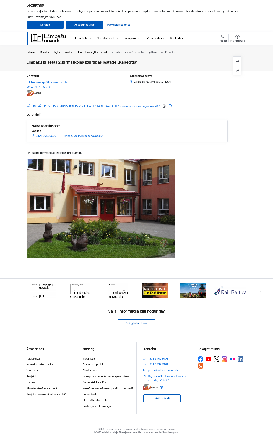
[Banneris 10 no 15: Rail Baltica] (230, 290)
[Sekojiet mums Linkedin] (240, 359)
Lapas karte (90, 394)
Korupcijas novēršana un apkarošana (106, 376)
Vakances (32, 370)
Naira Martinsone (46, 126)
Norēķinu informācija (40, 364)
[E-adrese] (34, 93)
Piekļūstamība (91, 370)
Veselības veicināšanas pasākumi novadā (108, 388)
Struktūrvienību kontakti (42, 388)
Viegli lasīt (89, 358)
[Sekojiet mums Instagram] (224, 359)
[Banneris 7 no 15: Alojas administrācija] (118, 290)
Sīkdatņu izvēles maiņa (97, 406)
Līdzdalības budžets (95, 400)
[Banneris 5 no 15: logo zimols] (43, 290)
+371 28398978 (158, 364)
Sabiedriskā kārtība (95, 382)
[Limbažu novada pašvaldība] (49, 38)
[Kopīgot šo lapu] (237, 70)
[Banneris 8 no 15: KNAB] (155, 290)
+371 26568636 (41, 87)
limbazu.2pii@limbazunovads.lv (50, 82)
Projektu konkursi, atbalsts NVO (46, 394)
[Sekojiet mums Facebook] (200, 359)
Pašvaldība (33, 358)
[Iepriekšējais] (12, 290)
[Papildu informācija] (170, 105)
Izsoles (31, 382)
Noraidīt (45, 24)
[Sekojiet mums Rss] (200, 366)
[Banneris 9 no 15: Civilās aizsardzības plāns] (193, 290)
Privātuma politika (94, 364)
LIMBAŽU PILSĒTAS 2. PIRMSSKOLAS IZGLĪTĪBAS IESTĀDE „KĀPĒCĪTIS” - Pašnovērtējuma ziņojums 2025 (96, 106)
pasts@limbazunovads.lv (163, 370)
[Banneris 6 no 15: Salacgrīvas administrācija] (80, 290)
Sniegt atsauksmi (136, 323)
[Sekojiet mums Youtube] (208, 359)
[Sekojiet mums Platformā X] (216, 359)
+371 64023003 (158, 358)
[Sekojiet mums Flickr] (232, 359)
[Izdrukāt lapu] (237, 61)
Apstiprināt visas (84, 24)
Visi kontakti (162, 398)
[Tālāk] (260, 290)
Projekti (31, 376)
